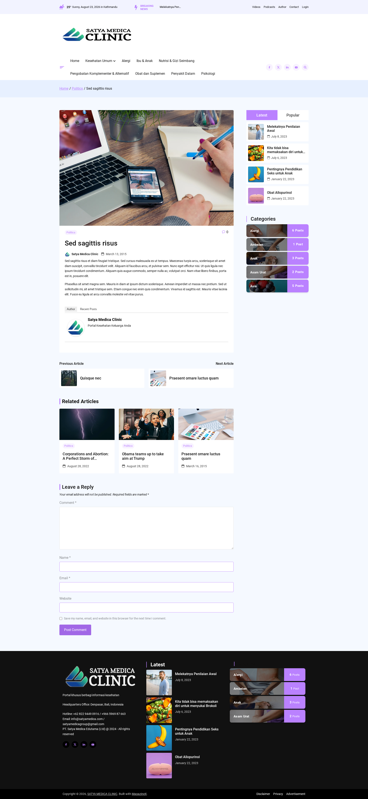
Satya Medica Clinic (85, 254)
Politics (70, 232)
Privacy (278, 794)
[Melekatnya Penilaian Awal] (159, 682)
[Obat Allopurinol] (159, 765)
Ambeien (256, 245)
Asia (253, 286)
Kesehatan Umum (98, 61)
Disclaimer (263, 794)
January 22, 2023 (282, 179)
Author (282, 7)
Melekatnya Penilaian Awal (170, 7)
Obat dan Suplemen (150, 74)
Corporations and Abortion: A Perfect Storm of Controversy (86, 456)
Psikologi (208, 74)
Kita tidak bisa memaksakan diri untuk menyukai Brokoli (285, 150)
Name (65, 558)
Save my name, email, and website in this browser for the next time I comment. (115, 618)
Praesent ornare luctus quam (200, 456)
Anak (254, 258)
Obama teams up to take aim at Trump (143, 456)
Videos (256, 7)
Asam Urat (258, 272)
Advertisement (295, 794)
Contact (294, 7)
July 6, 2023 (279, 158)
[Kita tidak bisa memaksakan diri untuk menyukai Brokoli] (159, 710)
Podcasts (269, 7)
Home (74, 61)
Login (305, 7)
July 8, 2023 (279, 136)
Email (64, 578)
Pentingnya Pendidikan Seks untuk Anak (284, 171)
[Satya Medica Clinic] (75, 335)
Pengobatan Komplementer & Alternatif (99, 74)
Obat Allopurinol (279, 193)
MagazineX (139, 794)
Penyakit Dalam (183, 74)
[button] (114, 61)
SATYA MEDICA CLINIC (102, 794)
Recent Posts (88, 309)
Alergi (126, 61)
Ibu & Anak (145, 61)
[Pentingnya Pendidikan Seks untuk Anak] (159, 738)
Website (65, 598)
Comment (67, 503)
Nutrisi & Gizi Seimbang (176, 61)
